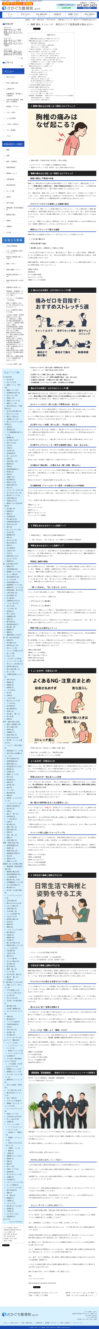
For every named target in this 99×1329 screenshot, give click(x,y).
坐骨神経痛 (10, 179)
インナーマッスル (13, 1187)
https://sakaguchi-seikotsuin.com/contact (42, 1283)
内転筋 (9, 935)
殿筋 (8, 514)
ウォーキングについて (14, 1108)
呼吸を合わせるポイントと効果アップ (40, 66)
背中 (8, 777)
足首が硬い (10, 461)
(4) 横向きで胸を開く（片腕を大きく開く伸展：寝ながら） (46, 59)
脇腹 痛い (10, 827)
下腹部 (9, 1211)
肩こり (9, 653)
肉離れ (9, 477)
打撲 (8, 448)
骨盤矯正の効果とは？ (14, 287)
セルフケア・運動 (9, 1040)
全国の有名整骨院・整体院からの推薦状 (14, 100)
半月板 (9, 940)
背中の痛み (10, 203)
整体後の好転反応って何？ (14, 275)
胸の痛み (10, 824)
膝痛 (8, 924)
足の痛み (10, 964)
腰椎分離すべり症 (13, 635)
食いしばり (10, 456)
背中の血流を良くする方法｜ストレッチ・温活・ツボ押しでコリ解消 (44, 1294)
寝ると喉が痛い (12, 669)
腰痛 (7, 150)
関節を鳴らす (11, 556)
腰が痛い (10, 627)
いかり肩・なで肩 (13, 658)
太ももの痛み (11, 961)
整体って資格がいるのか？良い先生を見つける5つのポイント (14, 305)
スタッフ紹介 (11, 112)
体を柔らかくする (13, 1206)
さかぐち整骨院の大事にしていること (14, 252)
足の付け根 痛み (13, 974)
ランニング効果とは (14, 650)
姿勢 (8, 782)
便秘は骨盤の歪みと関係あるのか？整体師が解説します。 (14, 352)
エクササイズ (11, 1214)
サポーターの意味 (13, 1101)
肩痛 (8, 1016)
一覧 (21, 58)
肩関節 (9, 687)
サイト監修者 (11, 130)
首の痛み (10, 643)
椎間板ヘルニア (11, 173)
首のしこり (10, 648)
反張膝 (9, 979)
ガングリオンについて (14, 1011)
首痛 (8, 695)
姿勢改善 (10, 816)
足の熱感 (10, 548)
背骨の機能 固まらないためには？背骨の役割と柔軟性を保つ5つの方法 (13, 53)
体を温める (10, 519)
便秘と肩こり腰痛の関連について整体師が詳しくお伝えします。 (14, 358)
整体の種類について (13, 269)
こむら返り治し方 (13, 1090)
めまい (9, 656)
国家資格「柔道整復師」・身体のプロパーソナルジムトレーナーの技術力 (51, 95)
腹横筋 (9, 1198)
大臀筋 (9, 1201)
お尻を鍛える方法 (13, 1116)
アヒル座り (10, 608)
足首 (8, 922)
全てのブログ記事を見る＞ (16, 1222)
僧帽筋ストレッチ (13, 1156)
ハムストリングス (13, 929)
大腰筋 (9, 1177)
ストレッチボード (14, 1053)
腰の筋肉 (10, 621)
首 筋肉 (10, 1195)
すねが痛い (10, 911)
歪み (8, 856)
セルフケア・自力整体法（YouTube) (14, 299)
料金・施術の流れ (42, 15)
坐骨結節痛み (11, 582)
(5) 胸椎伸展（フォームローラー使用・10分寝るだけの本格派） (47, 61)
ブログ (8, 136)
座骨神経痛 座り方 (14, 590)
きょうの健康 (11, 1185)
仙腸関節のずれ (12, 600)
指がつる (10, 443)
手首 (8, 1027)
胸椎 (8, 795)
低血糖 (9, 1208)
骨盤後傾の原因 (12, 853)
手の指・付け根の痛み (14, 1000)
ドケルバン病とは (13, 993)
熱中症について (12, 495)
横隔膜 (9, 437)
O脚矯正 (9, 226)
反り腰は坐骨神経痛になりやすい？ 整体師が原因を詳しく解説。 (15, 323)
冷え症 (9, 379)
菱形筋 (9, 769)
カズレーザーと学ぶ (14, 490)
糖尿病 (9, 561)
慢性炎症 (10, 429)
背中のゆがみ (51, 20)
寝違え (9, 398)
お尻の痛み (10, 593)
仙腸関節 (10, 616)
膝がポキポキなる (13, 903)
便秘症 (8, 220)
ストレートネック (13, 661)
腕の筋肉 (10, 1019)
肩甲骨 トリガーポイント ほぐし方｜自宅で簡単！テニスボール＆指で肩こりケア (79, 1294)
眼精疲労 (10, 535)
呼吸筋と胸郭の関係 (36, 68)
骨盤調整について (13, 585)
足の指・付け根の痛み (14, 890)
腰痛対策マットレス (14, 587)
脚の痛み (10, 887)
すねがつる (10, 916)
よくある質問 (11, 118)
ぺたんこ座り (11, 603)
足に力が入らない (13, 493)
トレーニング (11, 1124)
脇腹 (8, 837)
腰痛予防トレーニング (14, 1079)
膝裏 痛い (10, 969)
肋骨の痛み (10, 829)
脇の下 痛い (11, 814)
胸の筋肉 (10, 793)
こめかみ (10, 698)
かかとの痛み (11, 906)
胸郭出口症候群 (12, 806)
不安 (8, 553)
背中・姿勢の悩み (38, 20)
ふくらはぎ (10, 948)
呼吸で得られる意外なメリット (39, 72)
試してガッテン (12, 529)
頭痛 (7, 155)
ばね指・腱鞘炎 (12, 1008)
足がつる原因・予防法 (14, 1085)
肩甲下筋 (10, 679)
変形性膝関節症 (12, 874)
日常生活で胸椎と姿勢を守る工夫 (39, 87)
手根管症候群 (11, 1024)
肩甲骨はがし (11, 645)
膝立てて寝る (11, 416)
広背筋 (9, 772)
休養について (11, 1114)
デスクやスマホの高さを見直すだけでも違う (42, 89)
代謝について (11, 1169)
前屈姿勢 (10, 779)
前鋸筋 (9, 685)
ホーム (10, 15)
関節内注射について (14, 945)
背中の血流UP (12, 758)
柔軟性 (9, 1158)
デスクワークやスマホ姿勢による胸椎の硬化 (42, 45)
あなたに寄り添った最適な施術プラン (41, 99)
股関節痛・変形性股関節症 (14, 209)
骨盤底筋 (10, 1216)
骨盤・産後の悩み (9, 843)
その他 (8, 232)
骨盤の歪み (10, 851)
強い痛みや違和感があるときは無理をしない (42, 81)
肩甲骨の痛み (11, 666)
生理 (8, 445)
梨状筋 (9, 611)
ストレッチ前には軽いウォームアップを (41, 83)
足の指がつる (11, 440)
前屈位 (9, 472)
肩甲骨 (9, 785)
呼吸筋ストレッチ (13, 1069)
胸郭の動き (10, 764)
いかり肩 (10, 690)
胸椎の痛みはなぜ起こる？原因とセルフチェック (44, 41)
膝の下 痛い (11, 977)
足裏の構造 (10, 498)
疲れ (8, 487)
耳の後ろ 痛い (12, 714)
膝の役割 (10, 932)
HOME (27, 20)
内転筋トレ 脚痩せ (15, 1132)
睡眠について (11, 390)
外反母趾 (10, 950)
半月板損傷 (10, 877)
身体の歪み (10, 735)
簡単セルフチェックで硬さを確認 (39, 47)
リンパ (9, 790)
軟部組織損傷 (11, 469)
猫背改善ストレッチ (14, 751)
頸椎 (8, 719)
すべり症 (10, 579)
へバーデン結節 (12, 1022)
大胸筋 (9, 1122)
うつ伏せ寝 (10, 819)
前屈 (8, 474)
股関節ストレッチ (13, 1071)
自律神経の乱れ (12, 393)
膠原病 (9, 464)
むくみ (9, 972)
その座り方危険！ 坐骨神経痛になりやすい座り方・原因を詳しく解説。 (15, 317)
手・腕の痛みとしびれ (11, 982)
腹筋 (9, 1150)
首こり (9, 672)
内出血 (9, 450)
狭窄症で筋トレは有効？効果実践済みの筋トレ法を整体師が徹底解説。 (14, 340)
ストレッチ (10, 1043)
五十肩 (9, 995)
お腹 (8, 822)
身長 (8, 537)
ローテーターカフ (13, 1037)
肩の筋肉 (10, 706)
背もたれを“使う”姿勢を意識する (39, 91)
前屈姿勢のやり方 (13, 766)
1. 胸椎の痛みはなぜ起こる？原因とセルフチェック (44, 38)
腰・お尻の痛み (8, 564)
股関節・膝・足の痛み (11, 864)
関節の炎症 (10, 485)
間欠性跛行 (10, 595)
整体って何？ (11, 264)
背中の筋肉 (10, 1190)
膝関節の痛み (11, 214)
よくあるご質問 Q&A (14, 364)
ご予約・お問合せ (89, 15)
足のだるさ (10, 540)
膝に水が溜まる (12, 943)
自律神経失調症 (12, 522)
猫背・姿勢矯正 (11, 161)
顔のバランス (11, 414)
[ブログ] (13, 375)
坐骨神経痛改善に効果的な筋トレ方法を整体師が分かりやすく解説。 (14, 328)
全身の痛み (10, 840)
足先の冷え (10, 524)
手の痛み (10, 1035)
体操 (8, 1161)
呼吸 (8, 466)
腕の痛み (10, 1006)
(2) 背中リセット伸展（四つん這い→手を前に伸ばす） (45, 55)
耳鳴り (9, 711)
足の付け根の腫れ (13, 411)
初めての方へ (26, 15)
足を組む (10, 508)
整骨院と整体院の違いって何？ (14, 258)
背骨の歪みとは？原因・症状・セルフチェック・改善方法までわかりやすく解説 (13, 32)
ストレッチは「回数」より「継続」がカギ (42, 93)
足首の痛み (10, 900)
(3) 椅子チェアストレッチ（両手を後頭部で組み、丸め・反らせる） (48, 57)
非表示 (53, 35)
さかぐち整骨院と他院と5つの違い (14, 311)
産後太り (10, 858)
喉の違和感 (10, 708)
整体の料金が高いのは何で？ (14, 281)
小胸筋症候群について (14, 674)
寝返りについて (12, 401)
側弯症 (8, 197)
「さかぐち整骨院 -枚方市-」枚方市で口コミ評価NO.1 (49, 1327)
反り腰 (9, 598)
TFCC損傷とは (12, 990)
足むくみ (10, 382)
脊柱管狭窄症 (11, 185)
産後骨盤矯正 (11, 167)
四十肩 (9, 716)
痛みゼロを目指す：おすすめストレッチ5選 (42, 51)
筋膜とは (10, 482)
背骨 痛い (10, 835)
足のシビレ (10, 395)
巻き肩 (9, 808)
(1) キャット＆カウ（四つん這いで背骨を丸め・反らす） (46, 53)
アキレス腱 (10, 958)
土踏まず (10, 550)
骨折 (8, 545)
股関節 (9, 937)
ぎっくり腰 (10, 191)
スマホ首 (10, 703)
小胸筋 (9, 1153)
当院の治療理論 (11, 246)
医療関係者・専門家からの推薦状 (14, 95)
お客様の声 (57, 15)
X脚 (8, 811)
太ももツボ (10, 558)
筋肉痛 (9, 1172)
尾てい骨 (10, 614)
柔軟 (8, 1193)
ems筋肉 (10, 1056)
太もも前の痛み (12, 885)
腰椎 (8, 632)
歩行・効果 (10, 1098)
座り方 (9, 606)
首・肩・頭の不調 (9, 637)
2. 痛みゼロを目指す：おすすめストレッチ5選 (43, 49)
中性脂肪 (10, 1179)
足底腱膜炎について (14, 882)
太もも (5, 1219)
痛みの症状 (10, 543)
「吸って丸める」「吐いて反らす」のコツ (42, 70)
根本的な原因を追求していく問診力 (40, 97)
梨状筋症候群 (11, 624)
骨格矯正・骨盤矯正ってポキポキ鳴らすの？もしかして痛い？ (14, 293)
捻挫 (8, 458)
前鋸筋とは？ (11, 419)
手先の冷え (10, 1029)
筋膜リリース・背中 (14, 385)
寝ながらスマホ (12, 700)
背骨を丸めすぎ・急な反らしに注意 (40, 78)
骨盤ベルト (10, 861)
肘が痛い (10, 1032)
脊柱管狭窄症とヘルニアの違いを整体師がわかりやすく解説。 (14, 346)
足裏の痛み (10, 908)
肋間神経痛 (10, 761)
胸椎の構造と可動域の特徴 (38, 43)
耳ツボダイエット (13, 1174)
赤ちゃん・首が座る (14, 664)
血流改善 (10, 453)
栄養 (8, 427)
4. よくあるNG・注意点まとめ (38, 74)
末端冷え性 (10, 500)
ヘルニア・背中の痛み (14, 745)
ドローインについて (14, 1182)
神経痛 (9, 511)
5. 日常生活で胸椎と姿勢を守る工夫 (40, 85)
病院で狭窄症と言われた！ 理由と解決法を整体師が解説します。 (15, 334)
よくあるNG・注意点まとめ (37, 76)
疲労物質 (10, 479)
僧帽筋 (9, 682)
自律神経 (10, 516)
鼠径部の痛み (11, 919)
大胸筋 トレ (12, 1148)
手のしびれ (10, 998)
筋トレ (9, 1166)
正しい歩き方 (11, 1119)
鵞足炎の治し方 (12, 879)
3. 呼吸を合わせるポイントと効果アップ (41, 64)
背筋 (8, 832)
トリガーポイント (13, 803)
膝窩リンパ (10, 403)
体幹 (8, 787)
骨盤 (8, 619)
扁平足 (9, 956)
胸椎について (11, 774)
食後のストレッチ (14, 1050)
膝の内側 (10, 966)
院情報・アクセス (73, 15)
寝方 (8, 527)
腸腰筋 (9, 629)
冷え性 (9, 532)
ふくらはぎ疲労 (12, 914)
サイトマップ (77, 1323)
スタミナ (10, 1203)
